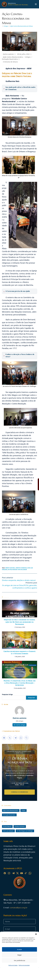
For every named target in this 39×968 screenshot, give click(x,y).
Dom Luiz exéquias (8, 831)
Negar (19, 955)
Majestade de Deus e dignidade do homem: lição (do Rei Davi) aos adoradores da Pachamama (19, 622)
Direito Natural (10, 568)
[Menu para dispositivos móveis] (35, 4)
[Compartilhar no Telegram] (15, 738)
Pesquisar (31, 697)
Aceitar (19, 949)
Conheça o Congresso (19, 792)
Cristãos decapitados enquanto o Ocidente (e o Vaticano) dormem (20, 652)
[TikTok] (25, 873)
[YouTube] (21, 873)
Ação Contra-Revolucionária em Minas (21, 26)
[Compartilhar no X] (10, 738)
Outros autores (8, 54)
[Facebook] (5, 873)
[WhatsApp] (30, 873)
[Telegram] (13, 873)
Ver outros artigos (20, 725)
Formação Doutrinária (10, 59)
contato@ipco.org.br (18, 907)
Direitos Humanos (21, 568)
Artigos (27, 57)
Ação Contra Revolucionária (13, 57)
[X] (17, 873)
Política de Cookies (13, 965)
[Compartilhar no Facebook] (4, 738)
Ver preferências (19, 960)
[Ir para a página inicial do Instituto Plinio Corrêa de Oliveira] (20, 882)
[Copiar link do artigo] (26, 738)
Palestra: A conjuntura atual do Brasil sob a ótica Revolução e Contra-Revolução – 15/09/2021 (19, 683)
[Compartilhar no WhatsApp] (21, 738)
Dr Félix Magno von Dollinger (17, 569)
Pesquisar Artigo (7, 694)
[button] (36, 934)
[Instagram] (9, 873)
